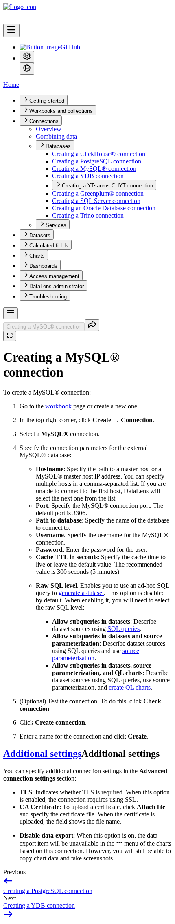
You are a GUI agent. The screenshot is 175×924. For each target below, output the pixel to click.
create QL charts (130, 687)
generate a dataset (81, 592)
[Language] (27, 69)
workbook (58, 406)
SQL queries (123, 628)
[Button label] (11, 30)
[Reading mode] (9, 336)
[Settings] (27, 57)
